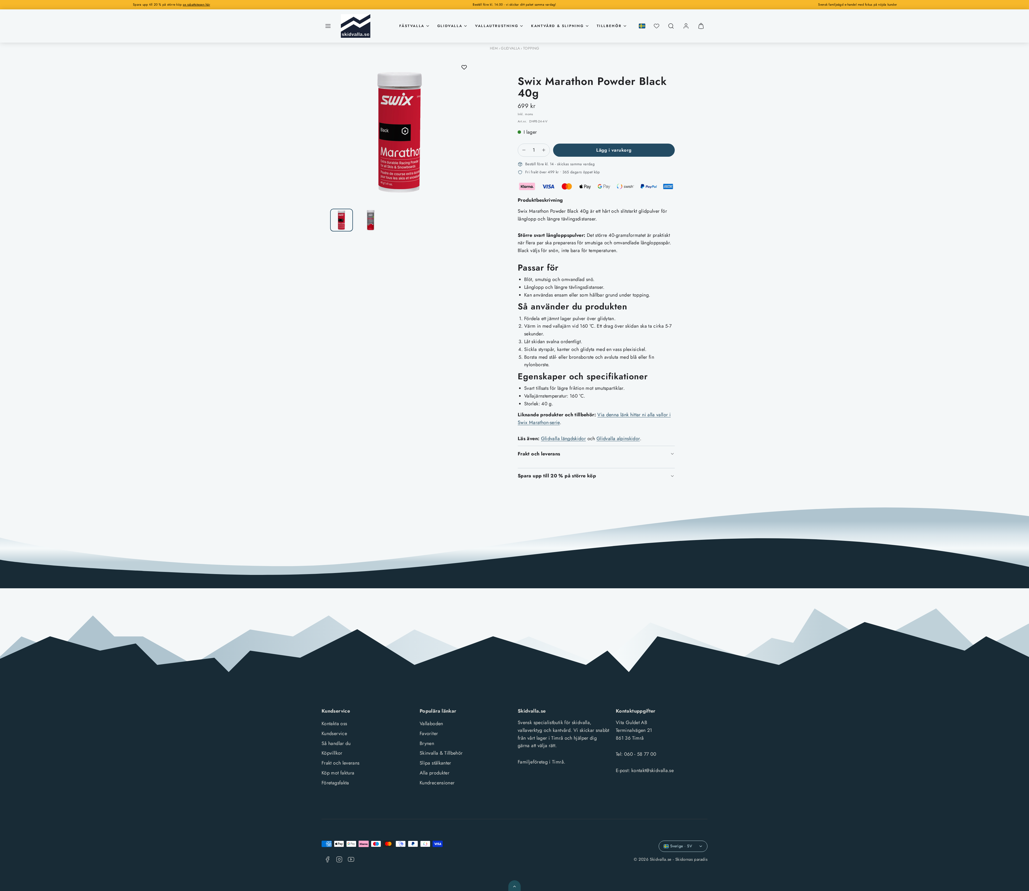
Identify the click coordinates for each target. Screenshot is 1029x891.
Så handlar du (336, 743)
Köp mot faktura (338, 772)
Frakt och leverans (340, 762)
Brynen (427, 743)
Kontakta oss (334, 723)
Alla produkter (434, 772)
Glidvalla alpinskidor (618, 438)
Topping (531, 48)
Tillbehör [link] (609, 25)
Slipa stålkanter (435, 762)
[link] (686, 26)
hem (494, 48)
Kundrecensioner (437, 782)
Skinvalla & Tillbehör (441, 753)
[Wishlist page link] (656, 26)
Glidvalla (510, 48)
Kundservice (334, 733)
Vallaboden (431, 723)
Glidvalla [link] (449, 25)
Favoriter (429, 733)
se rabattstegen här (196, 4)
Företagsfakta (335, 782)
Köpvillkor (332, 753)
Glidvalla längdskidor (563, 438)
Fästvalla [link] (411, 25)
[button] (328, 26)
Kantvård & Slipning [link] (557, 25)
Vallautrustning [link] (496, 25)
